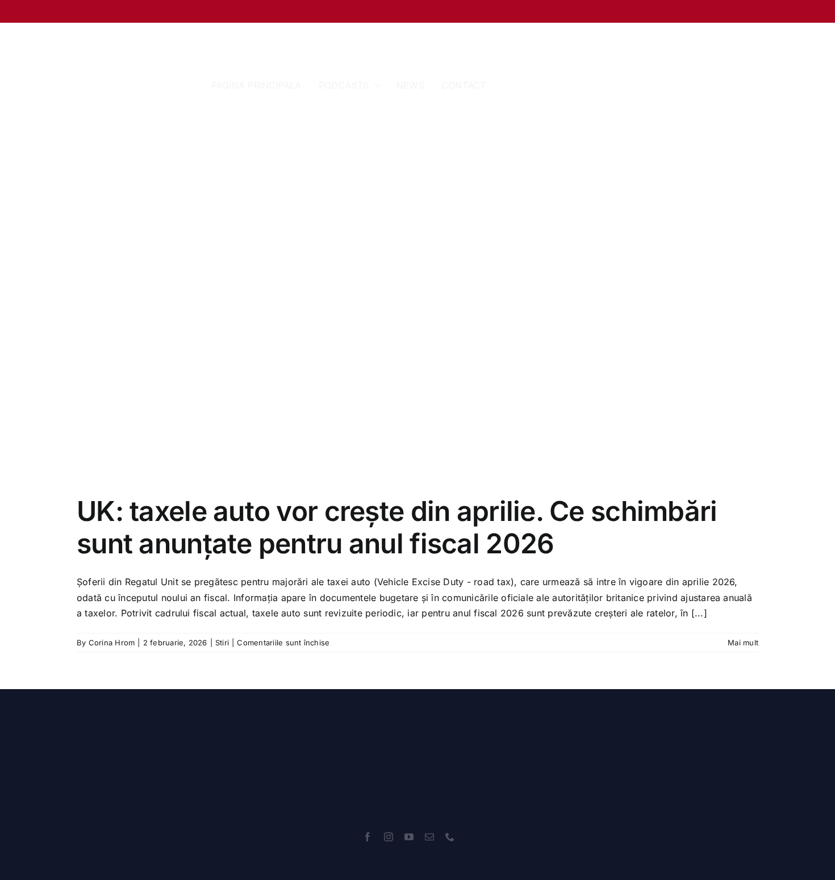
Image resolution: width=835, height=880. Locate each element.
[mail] (429, 836)
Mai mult (743, 642)
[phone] (449, 836)
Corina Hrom (112, 642)
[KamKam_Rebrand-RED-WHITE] (409, 723)
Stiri (222, 642)
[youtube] (409, 836)
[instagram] (388, 836)
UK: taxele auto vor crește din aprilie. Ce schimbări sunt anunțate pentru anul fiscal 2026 (397, 527)
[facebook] (367, 836)
